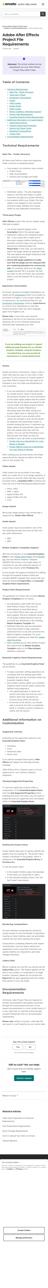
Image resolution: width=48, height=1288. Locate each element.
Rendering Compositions (20, 131)
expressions (20, 295)
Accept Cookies (24, 1230)
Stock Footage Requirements (15, 1131)
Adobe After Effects (24, 557)
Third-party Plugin (17, 95)
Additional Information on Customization (25, 120)
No (30, 1047)
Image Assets (15, 106)
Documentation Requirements (20, 136)
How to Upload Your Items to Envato (18, 1136)
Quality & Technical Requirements (15, 28)
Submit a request (24, 1078)
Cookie (10, 1169)
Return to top (9, 1095)
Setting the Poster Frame (20, 128)
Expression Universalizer (20, 98)
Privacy (19, 1169)
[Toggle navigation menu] (43, 4)
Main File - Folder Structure (21, 92)
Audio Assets (15, 109)
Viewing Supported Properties (22, 125)
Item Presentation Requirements (16, 1126)
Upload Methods (9, 1141)
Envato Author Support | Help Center (14, 26)
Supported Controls (18, 123)
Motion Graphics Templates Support (25, 111)
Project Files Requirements (21, 114)
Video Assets (15, 103)
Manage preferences (24, 1238)
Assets (12, 100)
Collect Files (14, 134)
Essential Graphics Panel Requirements (26, 117)
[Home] (21, 4)
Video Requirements (36, 28)
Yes (18, 1047)
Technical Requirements (17, 89)
